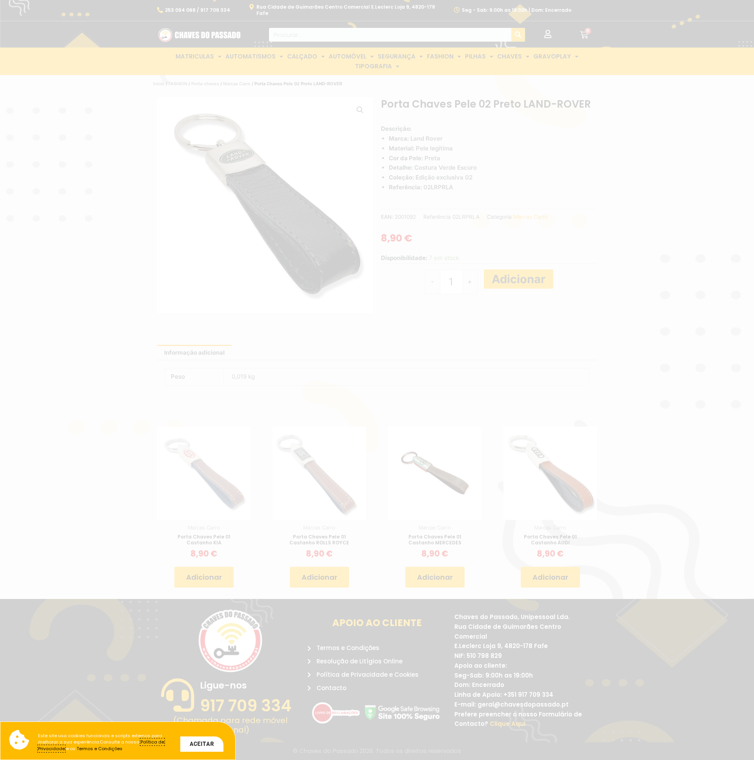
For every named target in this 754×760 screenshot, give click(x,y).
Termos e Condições (100, 748)
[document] (377, 380)
